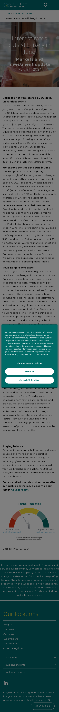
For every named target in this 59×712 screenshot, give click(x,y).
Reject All (29, 371)
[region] (29, 356)
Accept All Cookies (29, 380)
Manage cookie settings (29, 363)
